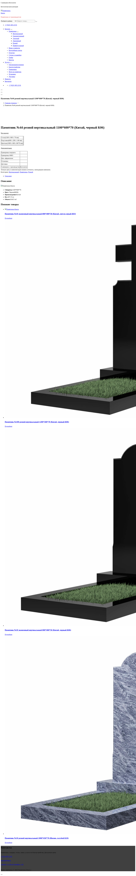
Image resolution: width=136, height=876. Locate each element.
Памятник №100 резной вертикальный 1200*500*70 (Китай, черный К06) (37, 422)
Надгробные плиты (15, 50)
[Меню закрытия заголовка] (1, 92)
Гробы (11, 57)
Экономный (17, 41)
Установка (12, 74)
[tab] (70, 176)
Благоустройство (14, 67)
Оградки (12, 53)
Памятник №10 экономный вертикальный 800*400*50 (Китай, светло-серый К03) (40, 214)
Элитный (16, 38)
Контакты (8, 81)
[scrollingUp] (1, 874)
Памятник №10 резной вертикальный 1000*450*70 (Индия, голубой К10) (36, 838)
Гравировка (13, 69)
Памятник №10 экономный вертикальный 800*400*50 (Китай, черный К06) (38, 630)
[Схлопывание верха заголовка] (1, 94)
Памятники (13, 31)
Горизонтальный (18, 36)
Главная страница (11, 103)
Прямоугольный (18, 45)
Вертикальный (18, 34)
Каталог (7, 29)
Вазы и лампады (14, 48)
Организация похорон (16, 65)
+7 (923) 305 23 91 (11, 25)
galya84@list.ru (6, 860)
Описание (8, 176)
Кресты (11, 60)
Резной (15, 43)
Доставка (12, 76)
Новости (8, 79)
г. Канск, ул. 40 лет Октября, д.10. (12, 864)
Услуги (7, 62)
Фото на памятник (15, 72)
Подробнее (8, 218)
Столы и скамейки (15, 55)
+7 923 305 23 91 (6, 856)
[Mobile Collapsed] (11, 29)
